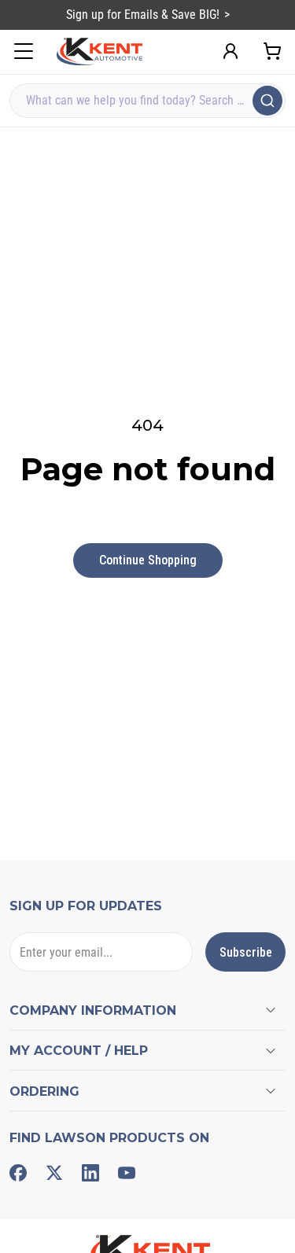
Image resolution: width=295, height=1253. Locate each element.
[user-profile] (230, 51)
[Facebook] (18, 1172)
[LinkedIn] (90, 1172)
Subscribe (245, 952)
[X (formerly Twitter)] (54, 1172)
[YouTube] (126, 1172)
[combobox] (147, 100)
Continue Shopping (148, 560)
